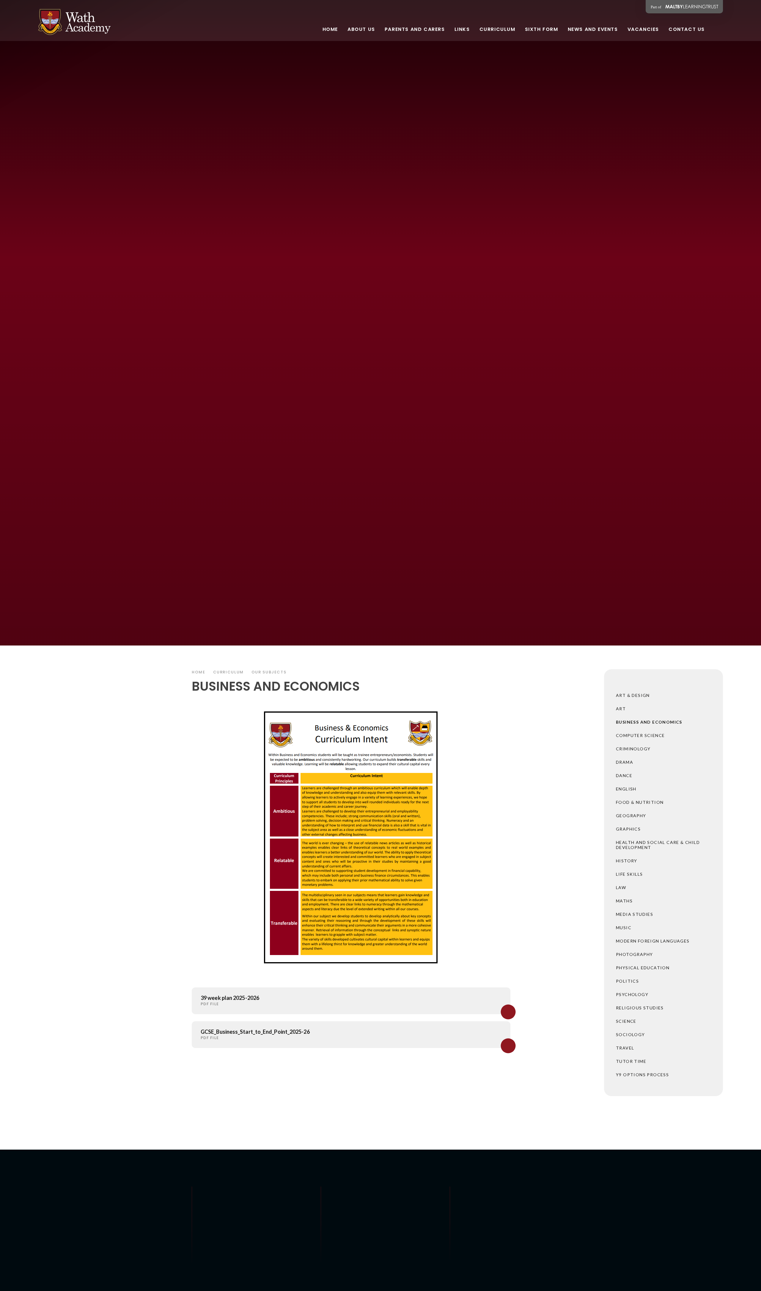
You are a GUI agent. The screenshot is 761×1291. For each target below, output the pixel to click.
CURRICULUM (228, 672)
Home (198, 672)
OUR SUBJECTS (269, 672)
